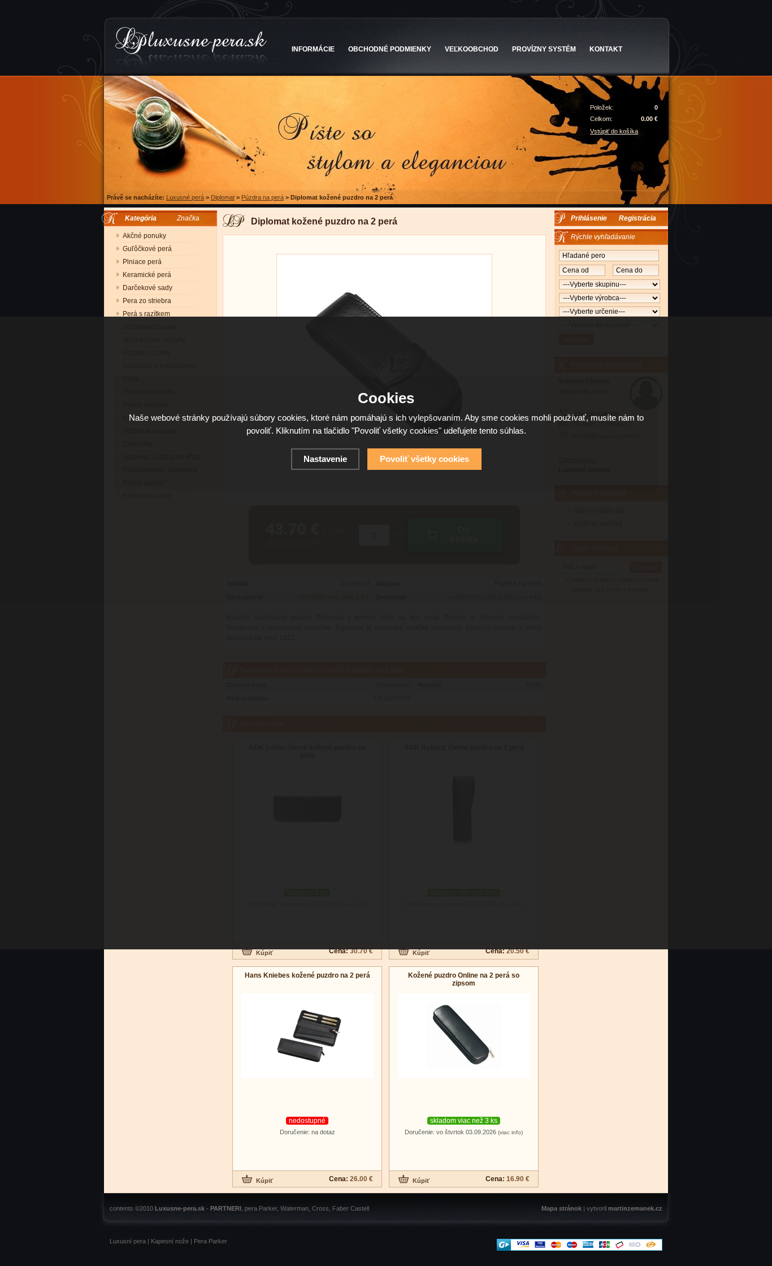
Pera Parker (210, 1241)
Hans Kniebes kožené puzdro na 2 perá (307, 975)
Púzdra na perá (262, 197)
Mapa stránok (561, 1208)
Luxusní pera (128, 1241)
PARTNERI (225, 1208)
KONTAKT (605, 49)
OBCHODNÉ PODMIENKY (389, 49)
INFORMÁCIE (313, 49)
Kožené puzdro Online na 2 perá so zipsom (463, 979)
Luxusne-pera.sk (180, 1208)
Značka (188, 218)
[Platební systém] (579, 1248)
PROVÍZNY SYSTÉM (544, 49)
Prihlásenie (589, 218)
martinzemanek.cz (635, 1208)
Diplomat (223, 197)
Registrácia (637, 218)
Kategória (138, 218)
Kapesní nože (170, 1241)
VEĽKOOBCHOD (471, 49)
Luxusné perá (185, 197)
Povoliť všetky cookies (424, 459)
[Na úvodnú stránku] (191, 47)
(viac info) (510, 1132)
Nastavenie (325, 459)
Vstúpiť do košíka (614, 131)
